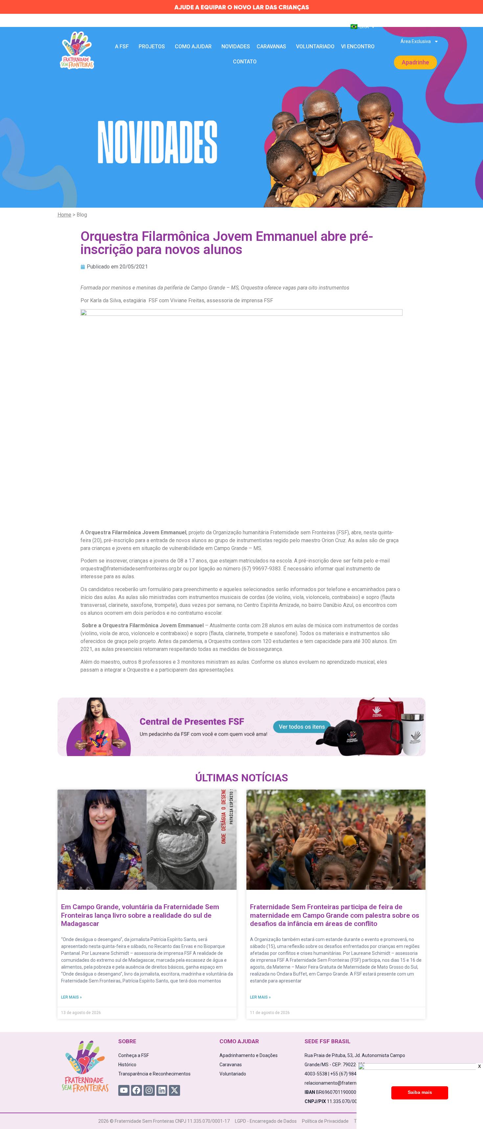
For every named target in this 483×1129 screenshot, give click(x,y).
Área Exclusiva (416, 41)
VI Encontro (358, 46)
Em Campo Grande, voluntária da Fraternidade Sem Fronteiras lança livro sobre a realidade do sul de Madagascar (140, 915)
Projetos (152, 46)
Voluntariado (315, 46)
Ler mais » (71, 997)
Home (64, 215)
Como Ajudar (193, 46)
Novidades (235, 46)
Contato (245, 61)
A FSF (122, 46)
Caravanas (271, 46)
